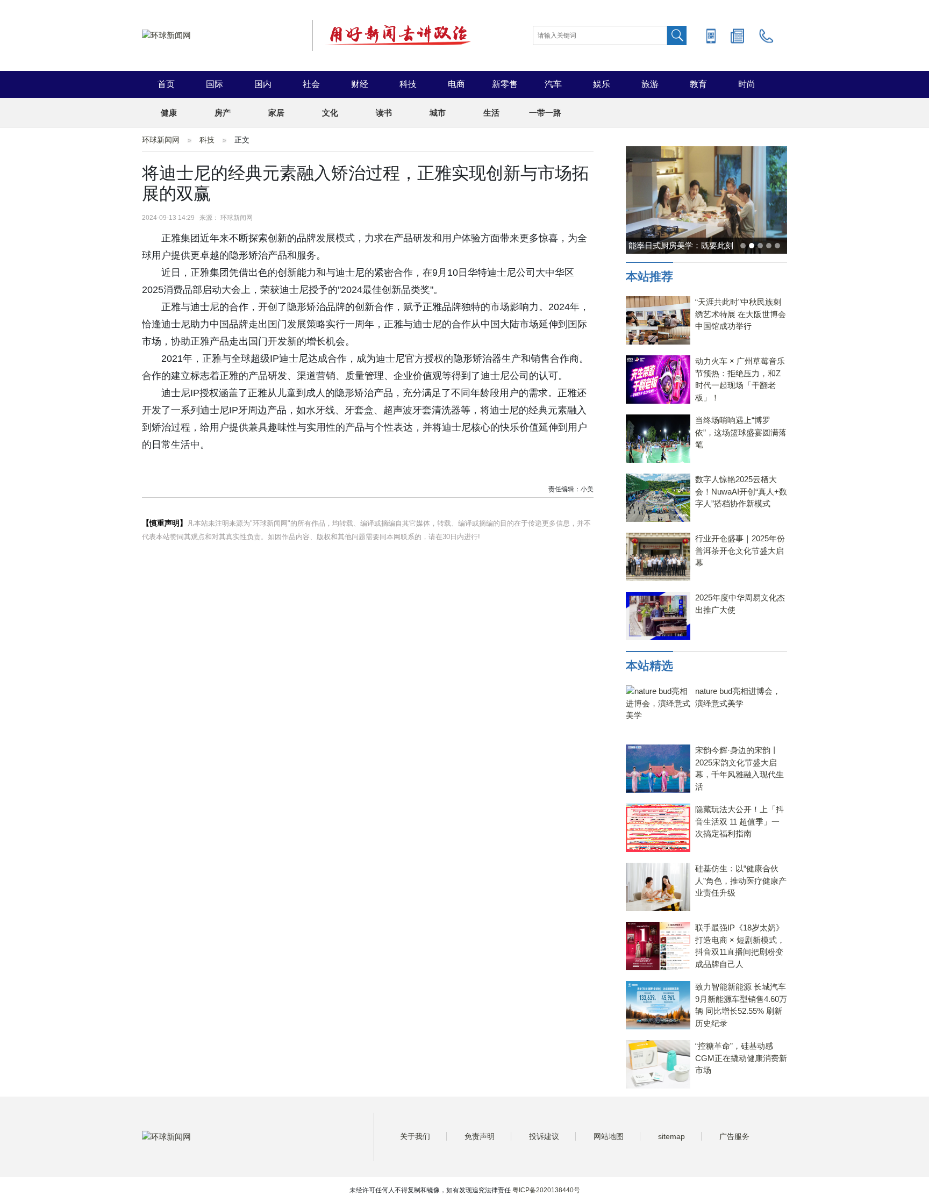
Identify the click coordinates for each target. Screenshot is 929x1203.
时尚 (746, 84)
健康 (169, 112)
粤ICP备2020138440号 (546, 1190)
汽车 (553, 84)
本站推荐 (649, 276)
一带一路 (545, 112)
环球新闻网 (161, 139)
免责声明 (479, 1136)
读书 (384, 112)
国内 (262, 84)
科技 (408, 84)
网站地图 (609, 1136)
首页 (166, 84)
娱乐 (601, 84)
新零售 (505, 84)
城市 (438, 112)
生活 (491, 112)
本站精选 (649, 665)
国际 (214, 84)
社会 (311, 84)
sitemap (671, 1136)
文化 (330, 112)
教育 (698, 84)
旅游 (650, 84)
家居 (276, 112)
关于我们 (415, 1136)
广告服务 (734, 1136)
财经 (359, 84)
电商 (456, 84)
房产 (223, 112)
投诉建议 (544, 1136)
